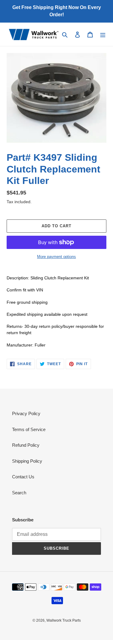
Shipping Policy (27, 461)
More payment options (56, 256)
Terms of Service (29, 429)
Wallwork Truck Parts (63, 620)
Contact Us (23, 476)
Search (19, 492)
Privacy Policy (26, 413)
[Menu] (102, 34)
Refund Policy (25, 445)
